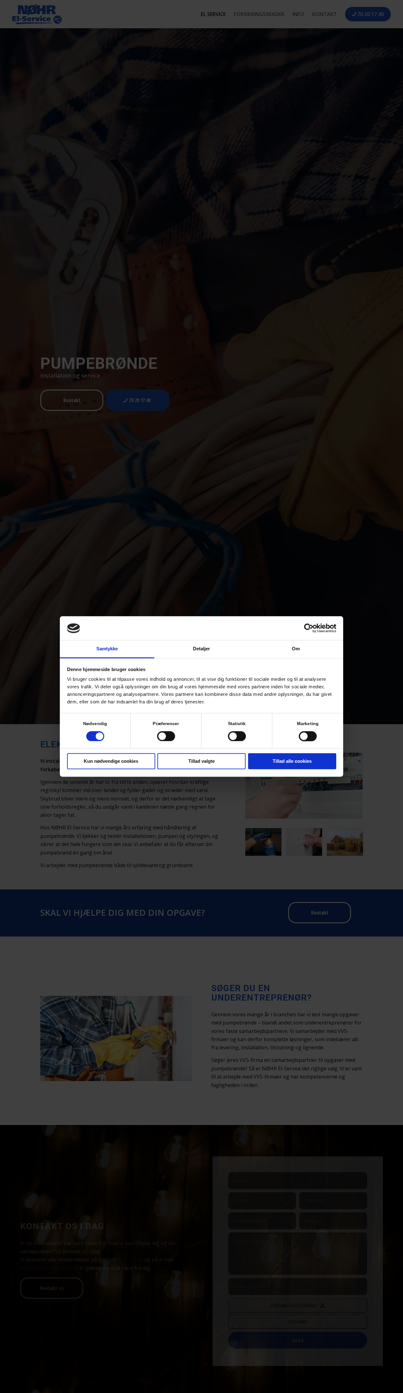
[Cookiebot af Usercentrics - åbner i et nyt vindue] (308, 628)
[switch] (166, 736)
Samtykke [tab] (107, 649)
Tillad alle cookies (292, 761)
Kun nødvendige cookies (111, 761)
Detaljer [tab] (201, 649)
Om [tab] (296, 649)
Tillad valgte (201, 761)
